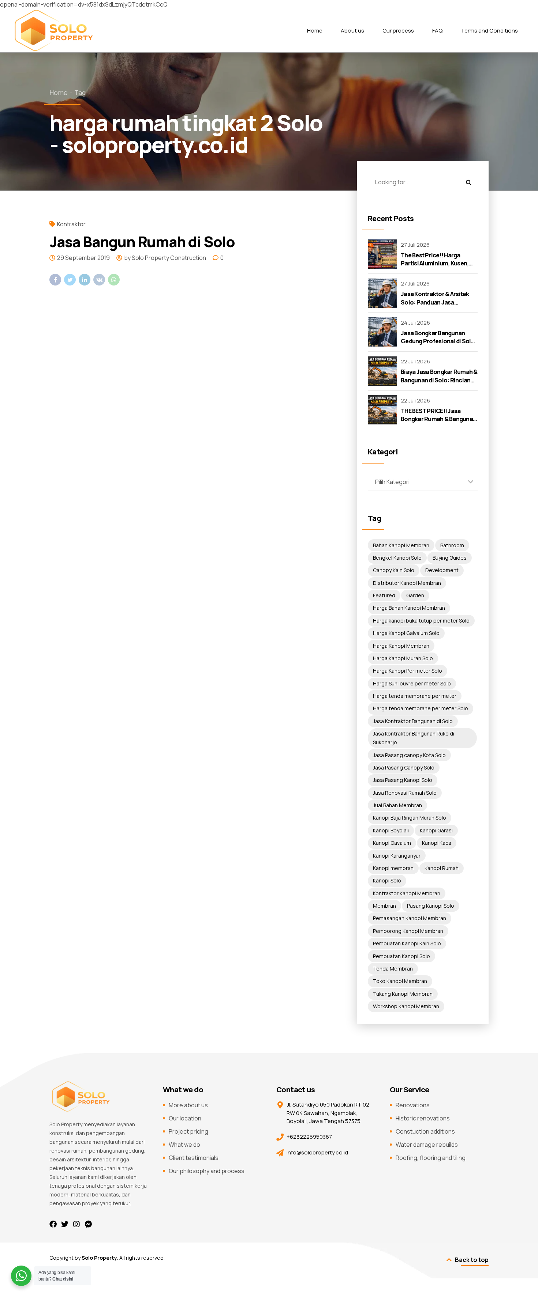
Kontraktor (71, 224)
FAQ (437, 30)
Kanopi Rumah (442, 868)
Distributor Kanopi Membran (407, 582)
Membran (384, 905)
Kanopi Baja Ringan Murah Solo (409, 817)
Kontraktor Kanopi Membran (406, 893)
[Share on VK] (99, 280)
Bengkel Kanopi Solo (397, 557)
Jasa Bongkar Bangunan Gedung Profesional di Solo (438, 337)
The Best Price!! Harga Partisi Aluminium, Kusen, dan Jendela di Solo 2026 (434, 263)
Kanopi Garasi (436, 830)
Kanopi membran (393, 868)
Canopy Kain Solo (393, 570)
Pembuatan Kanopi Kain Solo (407, 943)
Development (442, 570)
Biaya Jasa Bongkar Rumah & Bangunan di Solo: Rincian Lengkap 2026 (439, 380)
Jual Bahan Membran (397, 805)
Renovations (413, 1105)
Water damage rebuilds (427, 1145)
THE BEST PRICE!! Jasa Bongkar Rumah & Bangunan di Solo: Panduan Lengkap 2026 (438, 423)
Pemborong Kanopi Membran (408, 930)
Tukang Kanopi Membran (403, 993)
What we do (184, 1145)
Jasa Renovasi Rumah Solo (405, 792)
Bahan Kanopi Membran (401, 545)
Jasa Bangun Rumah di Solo (142, 241)
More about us (188, 1105)
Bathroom (452, 545)
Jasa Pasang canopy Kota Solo (409, 755)
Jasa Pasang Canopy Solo (403, 767)
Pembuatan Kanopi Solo (401, 956)
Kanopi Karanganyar (397, 855)
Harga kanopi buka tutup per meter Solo (421, 620)
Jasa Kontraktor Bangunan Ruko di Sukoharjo (413, 738)
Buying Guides (450, 557)
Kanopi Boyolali (391, 830)
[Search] (468, 182)
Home (314, 30)
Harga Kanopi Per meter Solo (407, 670)
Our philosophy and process (206, 1171)
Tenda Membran (393, 968)
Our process (398, 30)
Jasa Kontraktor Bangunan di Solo (413, 721)
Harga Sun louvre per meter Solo (412, 683)
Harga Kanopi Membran (401, 645)
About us (352, 30)
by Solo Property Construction (165, 258)
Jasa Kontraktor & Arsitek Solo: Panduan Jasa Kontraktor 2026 (435, 302)
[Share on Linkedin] (84, 280)
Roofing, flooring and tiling (431, 1158)
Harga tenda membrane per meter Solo (420, 708)
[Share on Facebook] (55, 280)
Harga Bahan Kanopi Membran (409, 607)
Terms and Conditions (489, 30)
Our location (185, 1118)
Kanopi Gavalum (392, 842)
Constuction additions (425, 1131)
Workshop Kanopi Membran (406, 1006)
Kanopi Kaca (436, 842)
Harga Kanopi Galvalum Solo (406, 632)
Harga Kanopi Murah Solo (403, 658)
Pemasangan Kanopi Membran (409, 918)
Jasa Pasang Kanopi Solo (402, 779)
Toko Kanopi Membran (400, 981)
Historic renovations (423, 1118)
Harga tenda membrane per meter (414, 695)
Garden (415, 595)
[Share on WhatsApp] (114, 280)
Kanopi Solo (387, 880)
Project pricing (188, 1131)
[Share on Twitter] (70, 280)
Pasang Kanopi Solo (430, 905)
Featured (384, 595)
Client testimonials (193, 1158)
